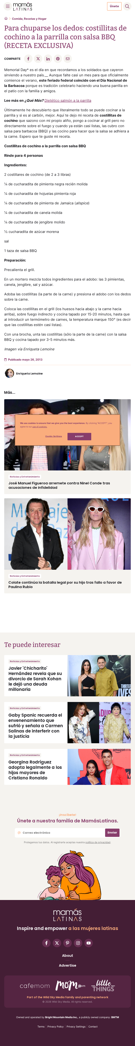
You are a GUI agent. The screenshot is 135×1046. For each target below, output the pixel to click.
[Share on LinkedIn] (48, 58)
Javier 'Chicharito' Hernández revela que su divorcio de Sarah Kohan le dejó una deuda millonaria (35, 678)
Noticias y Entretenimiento (25, 476)
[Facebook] (46, 943)
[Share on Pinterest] (58, 58)
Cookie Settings (53, 436)
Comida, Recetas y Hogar (29, 18)
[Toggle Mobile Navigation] (8, 6)
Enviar (112, 833)
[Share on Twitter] (38, 58)
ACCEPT (79, 436)
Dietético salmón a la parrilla (67, 100)
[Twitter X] (57, 943)
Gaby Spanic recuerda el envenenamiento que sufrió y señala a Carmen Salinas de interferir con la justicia (35, 725)
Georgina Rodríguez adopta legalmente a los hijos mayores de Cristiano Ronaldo (35, 770)
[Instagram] (78, 943)
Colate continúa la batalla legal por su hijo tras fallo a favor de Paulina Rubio (65, 584)
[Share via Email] (67, 58)
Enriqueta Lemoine (29, 374)
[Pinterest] (67, 943)
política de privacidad (97, 842)
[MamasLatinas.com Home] (22, 6)
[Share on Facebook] (28, 58)
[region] (67, 430)
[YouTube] (88, 943)
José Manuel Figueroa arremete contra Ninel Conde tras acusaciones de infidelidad (59, 485)
